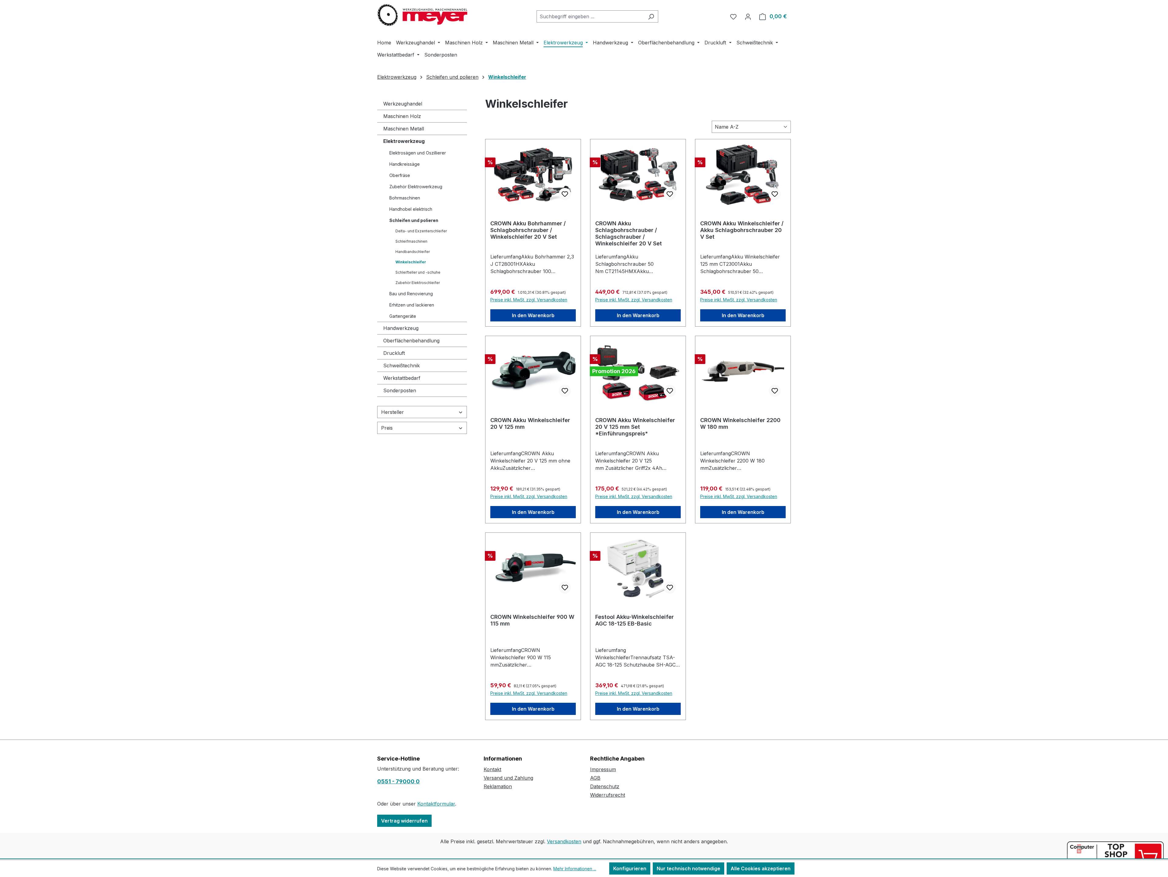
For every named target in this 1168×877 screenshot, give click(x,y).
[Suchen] (651, 16)
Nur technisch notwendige (688, 868)
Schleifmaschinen (411, 241)
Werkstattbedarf (401, 378)
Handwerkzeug (401, 328)
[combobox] (590, 16)
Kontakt (492, 769)
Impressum (603, 769)
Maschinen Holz (402, 116)
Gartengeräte (402, 316)
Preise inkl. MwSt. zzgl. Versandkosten (528, 299)
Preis (387, 428)
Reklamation (498, 786)
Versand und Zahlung (508, 778)
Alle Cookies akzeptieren (761, 868)
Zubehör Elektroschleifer (417, 282)
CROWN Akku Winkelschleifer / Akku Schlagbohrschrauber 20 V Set (742, 230)
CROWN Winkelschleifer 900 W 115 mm (532, 620)
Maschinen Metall (403, 129)
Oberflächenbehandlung (411, 341)
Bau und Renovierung (411, 293)
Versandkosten (564, 841)
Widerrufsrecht (607, 795)
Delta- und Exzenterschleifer (421, 231)
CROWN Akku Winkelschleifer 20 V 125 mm (530, 423)
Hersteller (392, 412)
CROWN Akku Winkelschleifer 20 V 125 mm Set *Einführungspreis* (635, 427)
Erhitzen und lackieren (411, 304)
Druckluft (394, 353)
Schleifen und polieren (413, 220)
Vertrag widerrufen (404, 821)
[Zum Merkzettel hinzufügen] (565, 194)
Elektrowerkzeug (404, 141)
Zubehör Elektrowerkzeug (415, 186)
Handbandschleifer (412, 251)
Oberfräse (399, 175)
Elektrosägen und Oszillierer (417, 152)
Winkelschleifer (410, 262)
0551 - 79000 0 (398, 781)
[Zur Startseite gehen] (422, 15)
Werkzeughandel (402, 104)
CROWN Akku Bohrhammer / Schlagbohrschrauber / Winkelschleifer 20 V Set (528, 230)
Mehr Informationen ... (574, 868)
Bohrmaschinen (404, 197)
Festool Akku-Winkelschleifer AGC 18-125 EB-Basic (634, 620)
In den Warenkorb (533, 315)
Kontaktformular (436, 804)
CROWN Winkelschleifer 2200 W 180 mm (740, 423)
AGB (595, 778)
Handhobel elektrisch (410, 209)
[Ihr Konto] (748, 16)
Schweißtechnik (401, 365)
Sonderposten (399, 390)
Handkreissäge (404, 164)
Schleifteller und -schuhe (417, 272)
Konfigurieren (629, 868)
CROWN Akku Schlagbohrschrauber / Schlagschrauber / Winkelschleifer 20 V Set (628, 233)
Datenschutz (604, 786)
